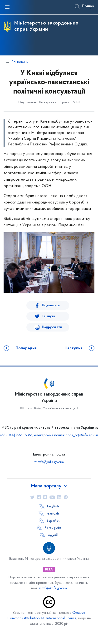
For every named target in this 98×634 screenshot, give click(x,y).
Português (53, 528)
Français (53, 513)
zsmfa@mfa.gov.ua (49, 462)
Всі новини (20, 62)
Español (53, 521)
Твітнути (48, 316)
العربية (53, 535)
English (53, 506)
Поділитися (51, 305)
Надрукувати (52, 327)
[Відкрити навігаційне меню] (7, 7)
